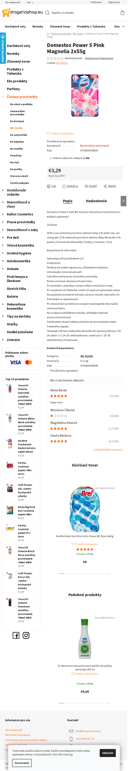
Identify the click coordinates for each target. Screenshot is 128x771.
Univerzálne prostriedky (17, 112)
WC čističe (16, 128)
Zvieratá (13, 340)
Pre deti (13, 237)
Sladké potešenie (20, 332)
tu (71, 754)
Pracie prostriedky (21, 222)
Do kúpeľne (17, 142)
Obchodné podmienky (17, 735)
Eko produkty (17, 81)
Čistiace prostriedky (22, 96)
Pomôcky (16, 155)
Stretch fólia (16, 288)
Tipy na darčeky (19, 316)
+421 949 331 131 (85, 739)
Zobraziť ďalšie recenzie (107, 450)
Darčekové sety (18, 45)
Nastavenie (22, 763)
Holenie (13, 269)
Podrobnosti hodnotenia (99, 58)
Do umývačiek (18, 135)
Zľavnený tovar (18, 61)
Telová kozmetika (20, 245)
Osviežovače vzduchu (16, 192)
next (120, 528)
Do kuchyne (17, 121)
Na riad (14, 162)
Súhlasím (107, 753)
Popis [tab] (67, 201)
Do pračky (16, 169)
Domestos (62, 63)
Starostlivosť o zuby (22, 230)
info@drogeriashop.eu (88, 731)
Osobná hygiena (19, 253)
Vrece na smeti (19, 176)
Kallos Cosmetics (20, 214)
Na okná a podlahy (21, 104)
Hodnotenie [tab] (96, 201)
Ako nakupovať (12, 2)
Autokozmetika (18, 261)
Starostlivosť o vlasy (18, 204)
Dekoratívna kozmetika (16, 306)
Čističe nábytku (19, 183)
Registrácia (114, 2)
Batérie (12, 296)
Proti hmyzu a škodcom (17, 278)
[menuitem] (15, 26)
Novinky (13, 53)
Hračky (12, 324)
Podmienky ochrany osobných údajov (26, 740)
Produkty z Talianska (15, 71)
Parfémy (13, 89)
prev (49, 528)
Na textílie (16, 149)
